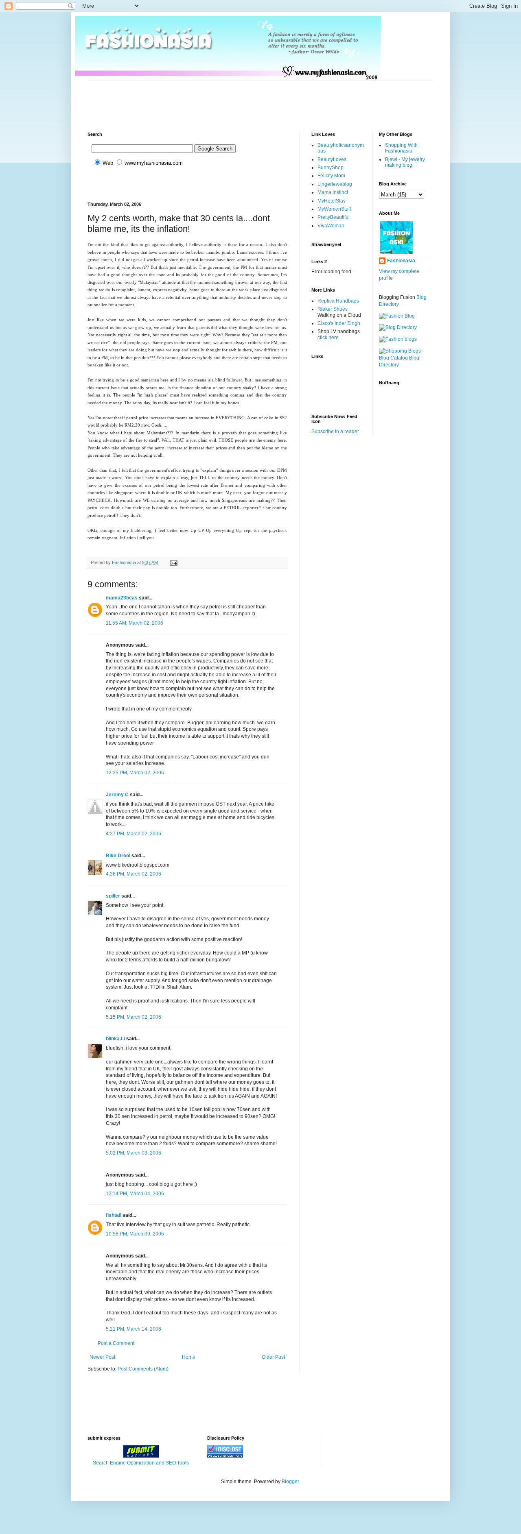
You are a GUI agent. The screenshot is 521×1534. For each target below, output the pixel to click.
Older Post (273, 1357)
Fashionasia (401, 261)
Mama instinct (332, 192)
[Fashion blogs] (398, 339)
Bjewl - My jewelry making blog (405, 162)
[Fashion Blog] (397, 316)
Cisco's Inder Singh (338, 323)
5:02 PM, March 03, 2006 (133, 1153)
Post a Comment (116, 1343)
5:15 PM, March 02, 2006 (133, 1017)
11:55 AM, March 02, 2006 (134, 623)
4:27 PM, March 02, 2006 (133, 834)
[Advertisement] (236, 99)
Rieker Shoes (332, 309)
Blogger (290, 1481)
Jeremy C (117, 795)
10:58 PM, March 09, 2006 (135, 1234)
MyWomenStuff (334, 209)
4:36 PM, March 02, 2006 (133, 874)
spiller (113, 896)
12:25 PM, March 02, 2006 (135, 773)
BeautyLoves (331, 159)
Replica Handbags (338, 301)
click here (328, 337)
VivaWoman (330, 226)
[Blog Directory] (398, 327)
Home (188, 1357)
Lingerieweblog (334, 184)
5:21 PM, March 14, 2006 (133, 1329)
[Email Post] (173, 562)
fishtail (113, 1215)
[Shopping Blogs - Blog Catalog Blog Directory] (406, 365)
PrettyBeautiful (333, 217)
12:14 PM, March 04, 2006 (135, 1193)
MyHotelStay (331, 201)
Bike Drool (118, 856)
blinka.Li (115, 1039)
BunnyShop (330, 167)
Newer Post (102, 1357)
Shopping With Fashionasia (401, 148)
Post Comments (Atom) (143, 1369)
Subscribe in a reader (335, 431)
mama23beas (122, 598)
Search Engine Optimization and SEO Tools (141, 1463)
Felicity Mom (331, 176)
